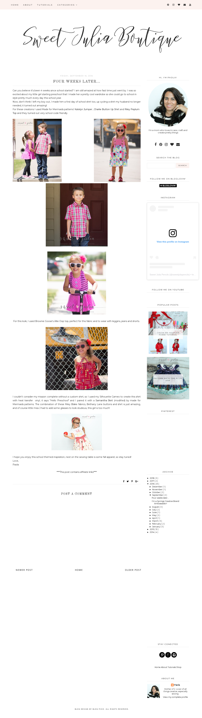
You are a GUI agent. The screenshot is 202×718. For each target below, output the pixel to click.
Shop (178, 667)
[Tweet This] (128, 481)
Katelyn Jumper (83, 109)
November (157, 489)
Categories (66, 5)
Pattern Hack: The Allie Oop (168, 379)
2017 (152, 481)
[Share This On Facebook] (124, 481)
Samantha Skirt (104, 400)
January (156, 526)
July (154, 510)
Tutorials (45, 5)
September (158, 495)
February (156, 524)
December (157, 486)
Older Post (133, 569)
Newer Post (24, 569)
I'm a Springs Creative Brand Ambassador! (165, 502)
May (154, 515)
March (155, 521)
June (154, 512)
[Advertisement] (168, 441)
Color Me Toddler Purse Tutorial (168, 334)
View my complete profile (175, 697)
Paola (177, 685)
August (155, 507)
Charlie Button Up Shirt (106, 109)
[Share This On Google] (137, 481)
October (156, 492)
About (28, 5)
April (154, 518)
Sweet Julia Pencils (159, 274)
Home (15, 5)
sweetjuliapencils (180, 274)
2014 (152, 532)
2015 (152, 529)
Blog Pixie (98, 709)
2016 (152, 484)
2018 (152, 478)
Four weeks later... (160, 498)
